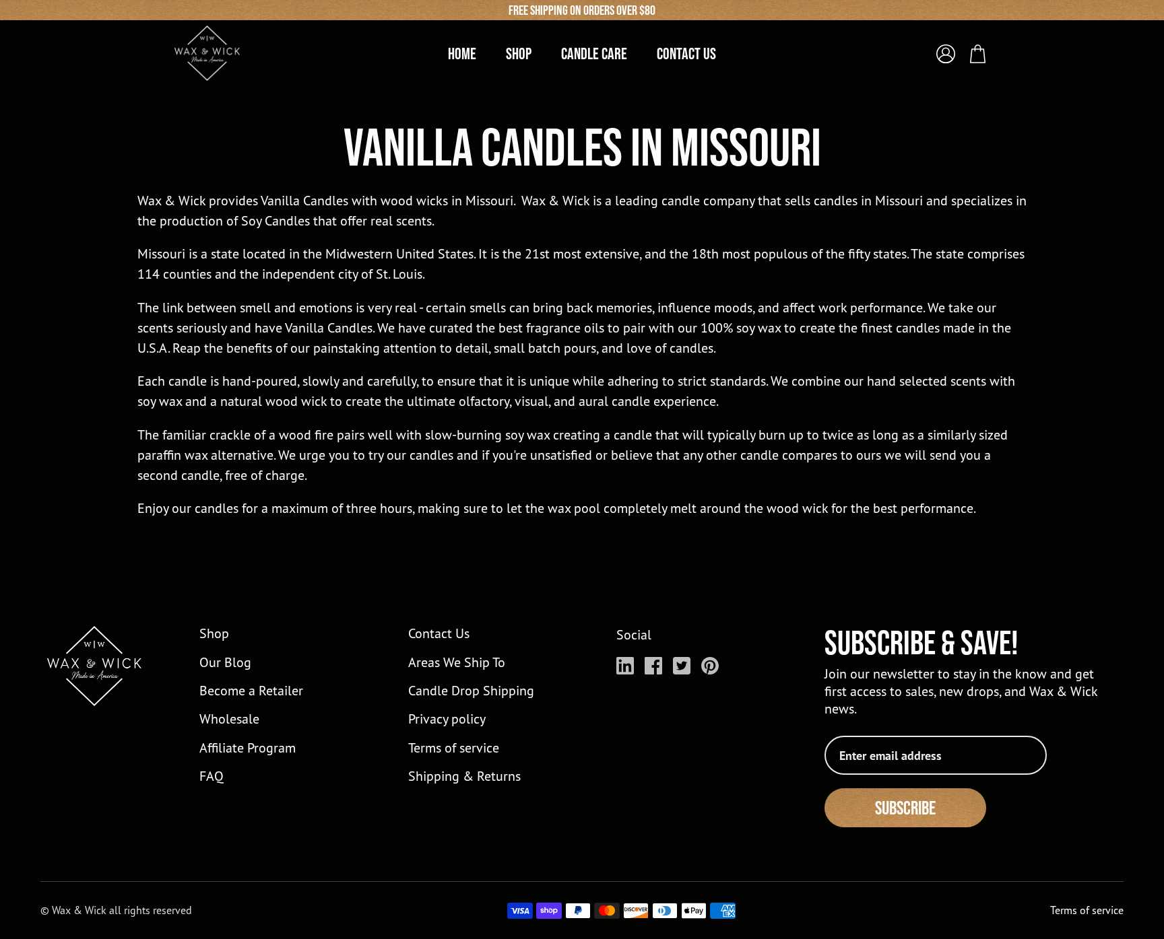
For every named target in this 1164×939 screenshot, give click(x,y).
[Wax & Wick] (208, 53)
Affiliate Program (247, 747)
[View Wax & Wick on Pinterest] (710, 665)
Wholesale (229, 718)
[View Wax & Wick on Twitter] (681, 665)
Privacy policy (447, 718)
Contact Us (439, 633)
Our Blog (225, 662)
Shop (214, 633)
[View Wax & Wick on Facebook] (653, 665)
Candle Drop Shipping (471, 690)
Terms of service (453, 747)
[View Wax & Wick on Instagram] (625, 665)
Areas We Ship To (456, 662)
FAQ (211, 775)
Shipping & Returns (464, 775)
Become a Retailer (251, 690)
